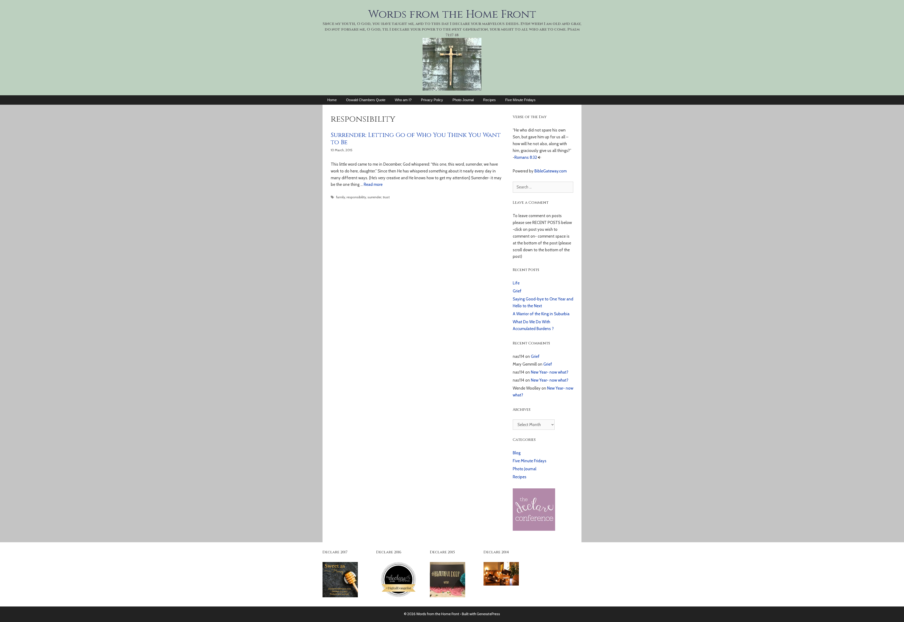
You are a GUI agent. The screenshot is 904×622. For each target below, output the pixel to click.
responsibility (356, 197)
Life (516, 283)
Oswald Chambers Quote (365, 100)
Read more (373, 184)
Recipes (489, 100)
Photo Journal (463, 100)
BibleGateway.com (550, 171)
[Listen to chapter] (539, 157)
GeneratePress (488, 614)
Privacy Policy (432, 100)
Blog (517, 453)
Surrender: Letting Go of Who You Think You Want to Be (416, 139)
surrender (374, 197)
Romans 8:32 (525, 157)
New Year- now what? (549, 372)
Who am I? (403, 100)
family (340, 197)
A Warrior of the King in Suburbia (541, 313)
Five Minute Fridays (520, 100)
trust (386, 197)
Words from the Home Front (452, 14)
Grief (517, 291)
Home (332, 100)
